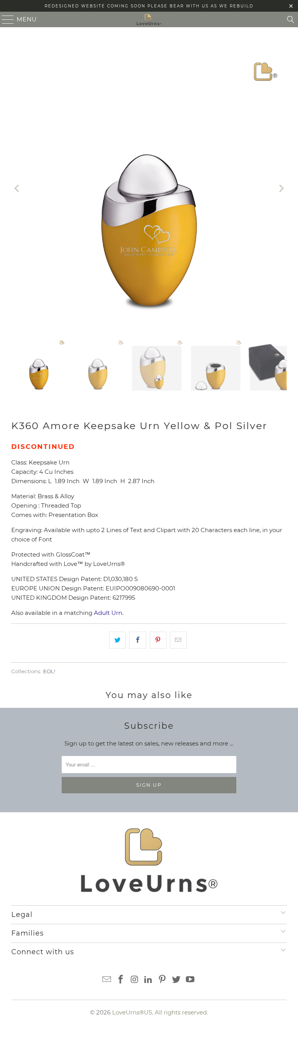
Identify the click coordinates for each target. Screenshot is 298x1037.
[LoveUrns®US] (149, 19)
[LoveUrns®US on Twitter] (176, 980)
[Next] (281, 188)
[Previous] (17, 188)
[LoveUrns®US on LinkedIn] (148, 980)
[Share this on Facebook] (137, 640)
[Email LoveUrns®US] (107, 980)
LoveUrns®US (132, 1012)
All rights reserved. (181, 1012)
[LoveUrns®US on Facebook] (121, 980)
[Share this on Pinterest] (158, 640)
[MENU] (4, 19)
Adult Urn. (108, 612)
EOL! (49, 671)
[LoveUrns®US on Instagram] (134, 980)
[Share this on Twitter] (117, 640)
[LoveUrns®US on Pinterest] (162, 980)
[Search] (290, 19)
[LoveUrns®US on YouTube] (190, 980)
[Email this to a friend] (178, 640)
